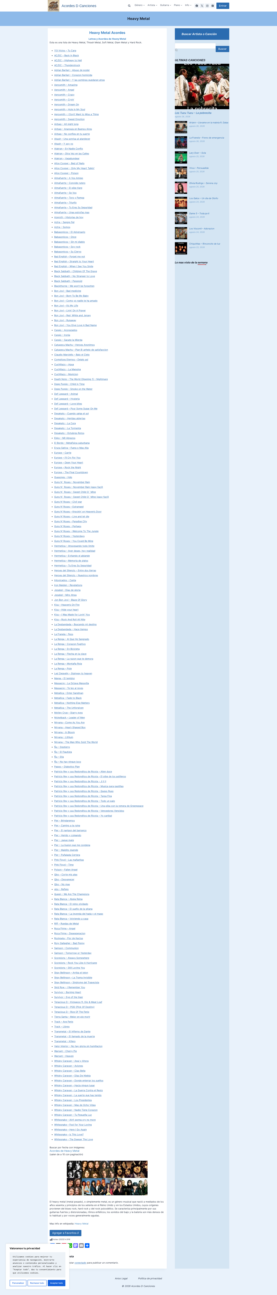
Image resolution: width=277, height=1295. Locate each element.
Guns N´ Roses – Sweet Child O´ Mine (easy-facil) (81, 496)
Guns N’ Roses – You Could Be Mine (73, 541)
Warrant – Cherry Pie (65, 1051)
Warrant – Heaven (64, 1056)
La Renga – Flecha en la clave (70, 653)
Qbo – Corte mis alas (65, 874)
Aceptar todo (56, 1283)
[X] (202, 5)
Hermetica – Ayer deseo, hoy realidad (74, 550)
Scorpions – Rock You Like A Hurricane (75, 962)
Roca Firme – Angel (64, 928)
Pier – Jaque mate (64, 840)
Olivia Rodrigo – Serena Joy (203, 183)
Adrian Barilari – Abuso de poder (72, 70)
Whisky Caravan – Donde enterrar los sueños (78, 1080)
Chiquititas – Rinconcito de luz (204, 243)
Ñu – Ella (59, 756)
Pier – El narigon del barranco (70, 830)
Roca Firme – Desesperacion (69, 933)
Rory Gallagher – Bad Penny (69, 943)
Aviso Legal (121, 1278)
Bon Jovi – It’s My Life (66, 305)
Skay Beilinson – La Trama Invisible (73, 977)
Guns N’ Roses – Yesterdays (69, 536)
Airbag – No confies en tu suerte (72, 133)
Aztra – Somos (62, 227)
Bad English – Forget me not (69, 256)
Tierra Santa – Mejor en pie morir (72, 1016)
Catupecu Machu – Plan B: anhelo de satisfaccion (81, 349)
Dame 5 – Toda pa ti (199, 213)
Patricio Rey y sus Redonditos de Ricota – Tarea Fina (83, 796)
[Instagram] (207, 5)
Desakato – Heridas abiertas (69, 418)
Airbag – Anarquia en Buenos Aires (73, 129)
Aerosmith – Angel (64, 89)
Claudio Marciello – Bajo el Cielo (72, 354)
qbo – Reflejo (61, 889)
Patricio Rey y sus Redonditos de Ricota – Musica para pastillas (88, 786)
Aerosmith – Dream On (66, 104)
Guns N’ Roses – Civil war (68, 501)
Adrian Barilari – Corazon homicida (73, 75)
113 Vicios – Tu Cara (65, 50)
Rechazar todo (37, 1283)
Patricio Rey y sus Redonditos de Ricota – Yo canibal (83, 815)
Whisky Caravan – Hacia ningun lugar (74, 1085)
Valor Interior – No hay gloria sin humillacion (78, 1046)
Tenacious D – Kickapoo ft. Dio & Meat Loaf (78, 1002)
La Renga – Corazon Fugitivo (70, 644)
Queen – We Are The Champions (71, 894)
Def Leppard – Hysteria (67, 398)
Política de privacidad (150, 1278)
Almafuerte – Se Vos (65, 192)
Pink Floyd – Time (64, 864)
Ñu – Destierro (62, 747)
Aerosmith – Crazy (64, 94)
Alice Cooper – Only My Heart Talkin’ (74, 168)
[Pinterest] (212, 5)
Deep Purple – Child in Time (69, 384)
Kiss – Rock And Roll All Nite (69, 619)
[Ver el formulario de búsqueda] (129, 5)
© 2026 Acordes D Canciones (138, 1286)
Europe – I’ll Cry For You (67, 457)
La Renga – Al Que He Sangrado (71, 639)
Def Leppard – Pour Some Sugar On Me (75, 408)
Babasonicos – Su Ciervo (67, 251)
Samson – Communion (66, 948)
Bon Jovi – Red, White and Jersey (72, 315)
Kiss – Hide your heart (66, 609)
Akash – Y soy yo (63, 143)
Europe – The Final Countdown (71, 472)
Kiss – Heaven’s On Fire (66, 604)
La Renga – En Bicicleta (67, 648)
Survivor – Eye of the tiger (68, 997)
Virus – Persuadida (198, 168)
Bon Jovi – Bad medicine (67, 290)
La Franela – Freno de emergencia (206, 137)
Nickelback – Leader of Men (69, 717)
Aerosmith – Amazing (65, 84)
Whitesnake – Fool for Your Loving (73, 1124)
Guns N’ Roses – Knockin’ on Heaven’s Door (78, 511)
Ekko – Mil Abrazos (64, 438)
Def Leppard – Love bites (68, 403)
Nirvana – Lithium (63, 737)
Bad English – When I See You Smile (73, 266)
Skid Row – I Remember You (69, 987)
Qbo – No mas (62, 884)
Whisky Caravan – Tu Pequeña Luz (73, 1114)
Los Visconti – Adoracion (201, 228)
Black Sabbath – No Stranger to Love (74, 276)
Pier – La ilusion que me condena (72, 845)
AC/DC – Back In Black (66, 55)
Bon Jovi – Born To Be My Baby (71, 295)
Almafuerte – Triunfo (65, 202)
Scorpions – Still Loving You (69, 967)
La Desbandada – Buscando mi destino (75, 624)
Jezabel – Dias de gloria (67, 590)
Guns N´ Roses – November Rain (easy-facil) (78, 487)
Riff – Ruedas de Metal (66, 923)
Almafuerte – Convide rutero (69, 182)
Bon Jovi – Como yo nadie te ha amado (76, 300)
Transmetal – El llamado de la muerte (74, 1036)
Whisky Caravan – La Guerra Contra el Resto (78, 1090)
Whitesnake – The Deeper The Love (73, 1139)
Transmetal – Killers (64, 1041)
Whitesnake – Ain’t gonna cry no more (75, 1119)
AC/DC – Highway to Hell (68, 60)
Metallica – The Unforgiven (69, 707)
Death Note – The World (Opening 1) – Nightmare (81, 379)
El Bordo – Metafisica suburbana (72, 442)
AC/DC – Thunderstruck (67, 65)
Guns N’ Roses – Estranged (69, 506)
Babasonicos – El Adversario (69, 232)
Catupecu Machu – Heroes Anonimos (74, 344)
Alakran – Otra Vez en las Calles (71, 153)
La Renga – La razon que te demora (73, 658)
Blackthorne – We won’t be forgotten (74, 285)
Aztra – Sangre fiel (64, 222)
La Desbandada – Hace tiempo (71, 629)
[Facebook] (196, 5)
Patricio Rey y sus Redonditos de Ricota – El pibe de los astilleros (90, 776)
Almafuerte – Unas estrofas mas (71, 212)
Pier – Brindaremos (64, 820)
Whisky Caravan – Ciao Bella (69, 1070)
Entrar (223, 5)
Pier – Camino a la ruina (67, 825)
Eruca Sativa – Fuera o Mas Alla (71, 447)
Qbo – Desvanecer (64, 879)
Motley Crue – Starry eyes (68, 712)
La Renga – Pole (63, 668)
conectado (80, 1262)
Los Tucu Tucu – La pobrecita (193, 112)
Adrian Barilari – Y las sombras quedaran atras (79, 79)
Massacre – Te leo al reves (68, 688)
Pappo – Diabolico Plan (67, 766)
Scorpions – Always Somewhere (71, 957)
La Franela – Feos (63, 634)
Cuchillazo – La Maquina (67, 369)
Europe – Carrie (62, 452)
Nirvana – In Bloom (64, 732)
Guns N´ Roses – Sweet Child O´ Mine (75, 491)
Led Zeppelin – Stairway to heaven (73, 673)
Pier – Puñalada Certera (67, 854)
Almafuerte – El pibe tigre (68, 187)
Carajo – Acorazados (65, 330)
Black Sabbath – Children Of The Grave (75, 271)
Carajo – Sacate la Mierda (68, 339)
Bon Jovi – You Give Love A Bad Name (75, 325)
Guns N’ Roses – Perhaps (67, 526)
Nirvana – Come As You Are (69, 722)
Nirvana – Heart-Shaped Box (70, 727)
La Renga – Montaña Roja (68, 663)
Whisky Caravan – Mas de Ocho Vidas (75, 1105)
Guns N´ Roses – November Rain (72, 482)
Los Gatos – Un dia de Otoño (203, 198)
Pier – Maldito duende (66, 850)
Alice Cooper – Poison (66, 173)
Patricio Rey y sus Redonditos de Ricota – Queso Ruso (84, 791)
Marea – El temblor (64, 678)
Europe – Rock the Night (67, 467)
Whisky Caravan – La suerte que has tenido (78, 1095)
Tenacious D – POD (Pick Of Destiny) (74, 1006)
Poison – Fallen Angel (65, 869)
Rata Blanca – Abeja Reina (68, 899)
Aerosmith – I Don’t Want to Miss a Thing (76, 114)
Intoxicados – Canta (65, 580)
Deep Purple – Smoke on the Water (73, 388)
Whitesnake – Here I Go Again (70, 1129)
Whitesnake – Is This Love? (69, 1134)
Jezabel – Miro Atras (65, 594)
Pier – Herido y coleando (67, 835)
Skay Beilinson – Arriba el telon (71, 972)
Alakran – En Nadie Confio (68, 148)
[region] (37, 1266)
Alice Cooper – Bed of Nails (69, 163)
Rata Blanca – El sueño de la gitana (73, 908)
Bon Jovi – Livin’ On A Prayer (70, 310)
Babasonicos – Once (65, 236)
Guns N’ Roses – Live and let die (71, 516)
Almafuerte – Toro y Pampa (69, 197)
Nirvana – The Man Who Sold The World (76, 742)
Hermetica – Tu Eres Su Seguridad (72, 565)
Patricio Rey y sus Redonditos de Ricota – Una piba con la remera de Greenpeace (98, 805)
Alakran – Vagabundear (66, 158)
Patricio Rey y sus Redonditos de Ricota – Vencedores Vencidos (89, 810)
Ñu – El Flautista (63, 751)
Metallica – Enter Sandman (68, 693)
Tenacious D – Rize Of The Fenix (71, 1011)
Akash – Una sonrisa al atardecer (72, 138)
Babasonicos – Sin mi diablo (69, 241)
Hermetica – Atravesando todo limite (74, 545)
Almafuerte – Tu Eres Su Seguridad (73, 207)
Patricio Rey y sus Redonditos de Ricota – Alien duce (83, 771)
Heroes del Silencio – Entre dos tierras (75, 570)
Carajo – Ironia (62, 335)
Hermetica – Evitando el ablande (72, 555)
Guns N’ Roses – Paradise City (70, 521)
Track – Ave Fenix (63, 1021)
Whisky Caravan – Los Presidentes (73, 1100)
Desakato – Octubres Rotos (69, 433)
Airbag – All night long (66, 124)
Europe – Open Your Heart (68, 462)
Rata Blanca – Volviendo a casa (71, 918)
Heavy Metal (81, 1223)
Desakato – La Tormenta (67, 428)
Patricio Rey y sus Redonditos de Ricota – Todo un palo (84, 800)
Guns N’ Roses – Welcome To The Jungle (76, 531)
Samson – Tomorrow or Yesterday (72, 953)
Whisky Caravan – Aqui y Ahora (71, 1060)
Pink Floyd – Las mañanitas (69, 859)
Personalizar (18, 1283)
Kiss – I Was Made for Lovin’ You (72, 614)
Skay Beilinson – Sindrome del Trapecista (76, 982)
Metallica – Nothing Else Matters (72, 702)
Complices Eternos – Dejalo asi (71, 359)
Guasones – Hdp (63, 477)
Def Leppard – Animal (66, 393)
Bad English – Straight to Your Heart (74, 261)
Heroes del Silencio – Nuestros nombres (76, 575)
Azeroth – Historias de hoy (68, 217)
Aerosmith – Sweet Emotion (69, 119)
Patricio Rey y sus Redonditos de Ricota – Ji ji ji (80, 781)
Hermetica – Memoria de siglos (71, 560)
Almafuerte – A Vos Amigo (68, 178)
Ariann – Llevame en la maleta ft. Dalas (208, 122)
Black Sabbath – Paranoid (68, 281)
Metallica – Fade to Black (68, 697)
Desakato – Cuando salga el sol (71, 413)
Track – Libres (62, 1026)
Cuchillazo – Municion (66, 374)
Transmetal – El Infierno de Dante (72, 1031)
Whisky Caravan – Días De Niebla (72, 1075)
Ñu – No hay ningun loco (67, 761)
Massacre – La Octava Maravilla (71, 683)
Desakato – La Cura (65, 423)
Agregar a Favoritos (65, 1232)
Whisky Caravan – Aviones (68, 1065)
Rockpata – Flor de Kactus (68, 938)
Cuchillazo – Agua (64, 364)
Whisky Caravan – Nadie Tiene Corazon (76, 1109)
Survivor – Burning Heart (67, 992)
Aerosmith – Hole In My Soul (69, 109)
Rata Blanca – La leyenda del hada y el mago (78, 913)
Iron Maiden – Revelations (68, 585)
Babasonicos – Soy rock (67, 246)
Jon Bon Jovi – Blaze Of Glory (70, 599)
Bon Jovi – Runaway (65, 320)
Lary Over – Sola (197, 152)
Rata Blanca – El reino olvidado (71, 903)
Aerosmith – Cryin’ (64, 99)
